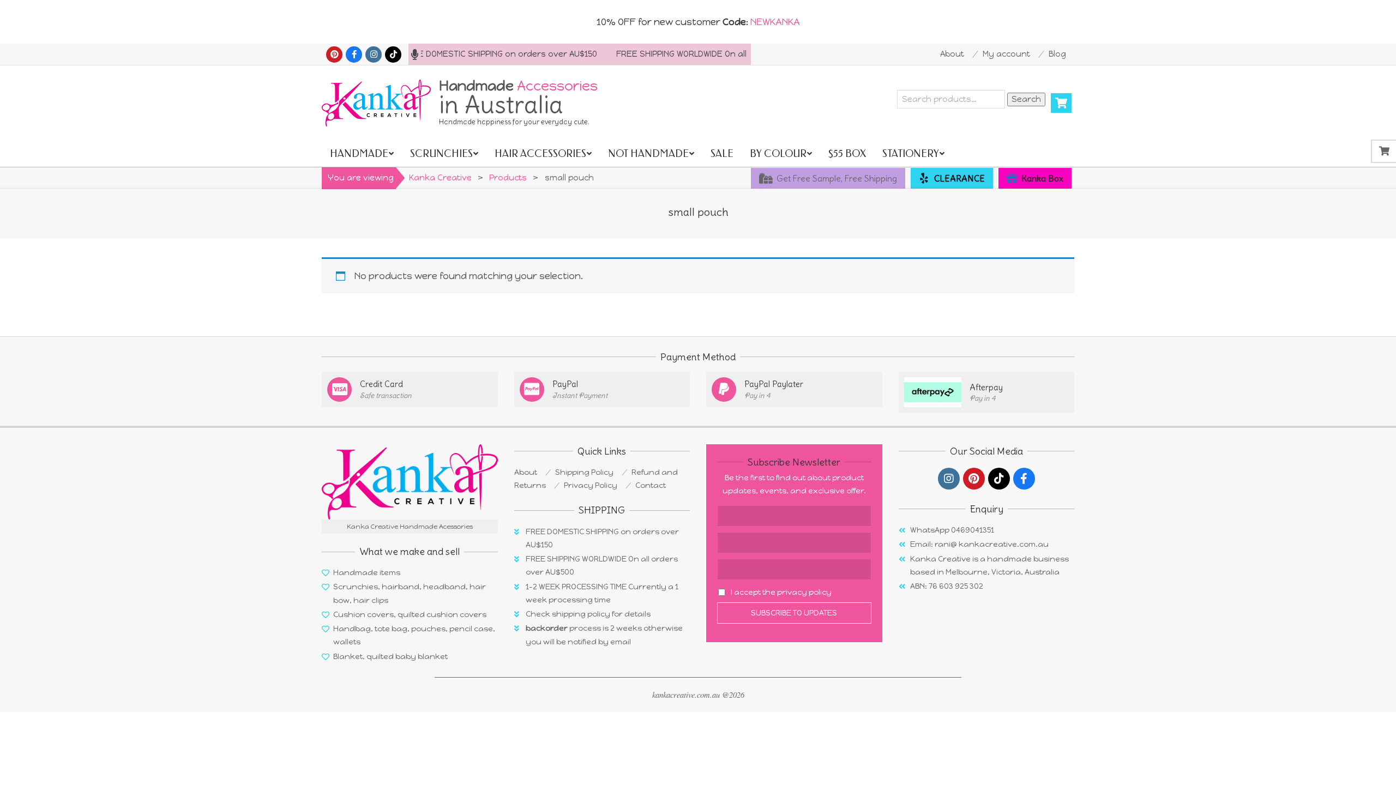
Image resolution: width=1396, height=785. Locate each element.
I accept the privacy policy (781, 592)
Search (1026, 99)
